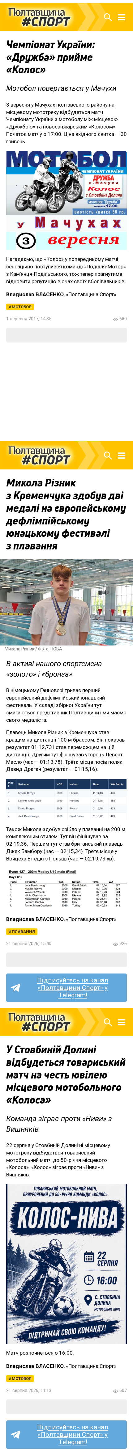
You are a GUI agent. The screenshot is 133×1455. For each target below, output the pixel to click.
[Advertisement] (66, 392)
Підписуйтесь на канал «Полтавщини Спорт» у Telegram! (72, 988)
